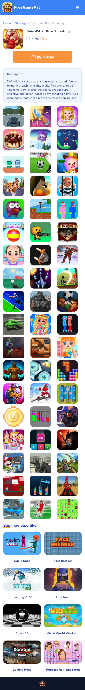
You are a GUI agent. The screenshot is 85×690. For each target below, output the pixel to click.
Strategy (20, 23)
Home (7, 23)
